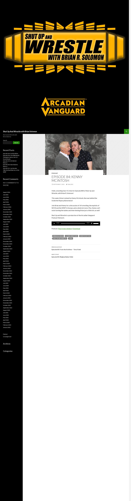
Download (76, 229)
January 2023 (6, 298)
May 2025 (5, 229)
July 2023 (5, 283)
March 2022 (6, 322)
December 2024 (7, 241)
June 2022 (6, 315)
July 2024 (5, 253)
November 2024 (7, 244)
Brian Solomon (58, 236)
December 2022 (7, 300)
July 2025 (5, 224)
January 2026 (6, 209)
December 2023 (7, 271)
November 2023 (7, 273)
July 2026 (5, 194)
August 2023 (6, 280)
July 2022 (5, 312)
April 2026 (6, 202)
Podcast (55, 173)
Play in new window (65, 229)
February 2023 (7, 295)
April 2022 (6, 320)
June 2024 (6, 256)
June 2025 (6, 226)
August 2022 (6, 310)
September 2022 (7, 308)
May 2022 (5, 317)
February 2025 (7, 236)
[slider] (96, 223)
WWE (70, 238)
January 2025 (6, 239)
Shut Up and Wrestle (59, 238)
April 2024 (6, 261)
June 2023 (6, 285)
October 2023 (7, 276)
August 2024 (6, 251)
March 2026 (6, 204)
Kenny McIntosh (85, 236)
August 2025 (6, 221)
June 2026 (6, 197)
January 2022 (6, 327)
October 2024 (7, 246)
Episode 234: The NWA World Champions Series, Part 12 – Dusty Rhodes (11, 157)
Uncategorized (7, 336)
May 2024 (5, 258)
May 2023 (5, 288)
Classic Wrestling (71, 236)
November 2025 (7, 214)
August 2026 (6, 192)
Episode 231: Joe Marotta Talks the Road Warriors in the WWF (11, 170)
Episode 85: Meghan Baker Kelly (62, 256)
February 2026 (7, 207)
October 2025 (7, 217)
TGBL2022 (70, 184)
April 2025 (6, 231)
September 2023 (7, 278)
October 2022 (7, 305)
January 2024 (6, 268)
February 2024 (7, 266)
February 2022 (7, 325)
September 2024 (7, 249)
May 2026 (5, 199)
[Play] (54, 223)
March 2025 (6, 234)
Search (5, 140)
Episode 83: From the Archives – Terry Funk (66, 248)
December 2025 (7, 212)
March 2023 (6, 293)
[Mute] (92, 223)
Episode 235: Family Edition (10, 153)
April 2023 (6, 290)
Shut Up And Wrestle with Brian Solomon (20, 131)
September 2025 (7, 219)
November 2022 (7, 303)
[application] (76, 223)
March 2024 (6, 263)
